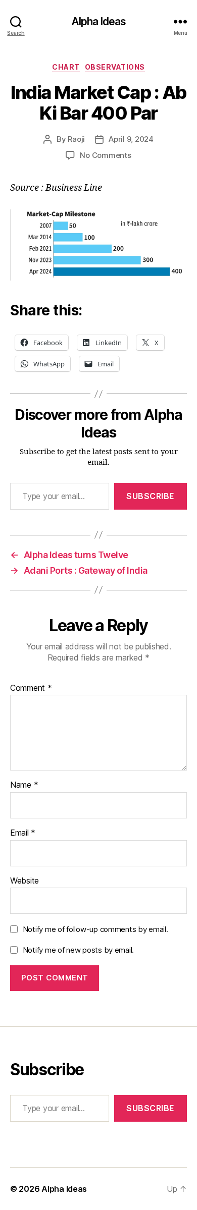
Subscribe (150, 496)
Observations (115, 67)
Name (24, 785)
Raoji (76, 139)
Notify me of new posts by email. (78, 950)
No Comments (105, 155)
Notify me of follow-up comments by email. (95, 929)
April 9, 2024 (131, 139)
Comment (31, 688)
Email (22, 833)
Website (24, 881)
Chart (66, 67)
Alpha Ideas (98, 21)
